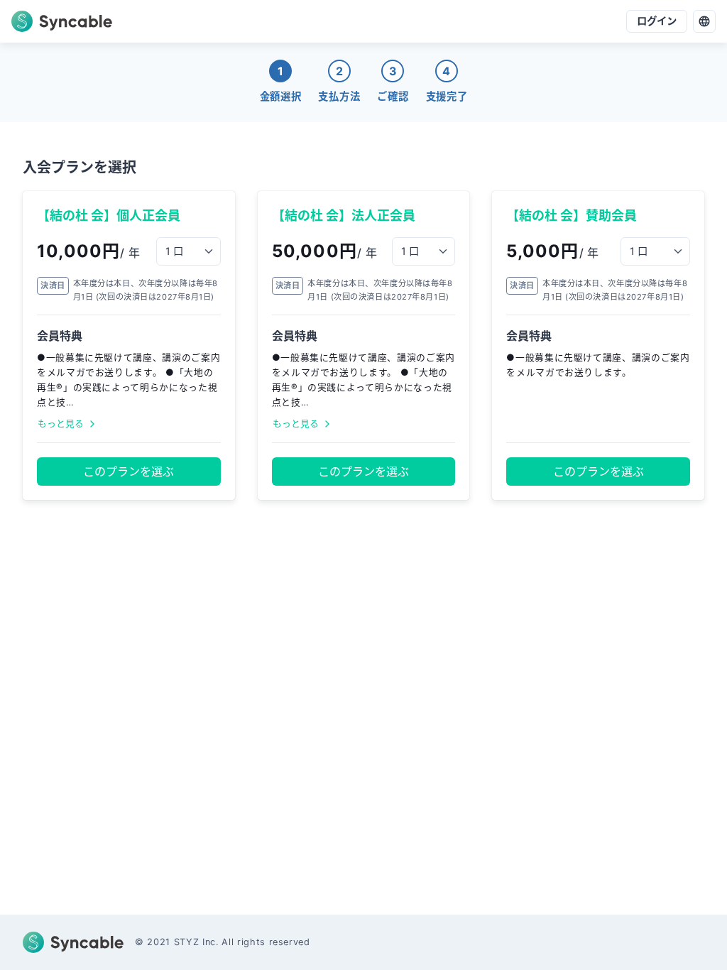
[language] (704, 21)
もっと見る (61, 423)
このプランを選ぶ (128, 471)
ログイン (657, 21)
